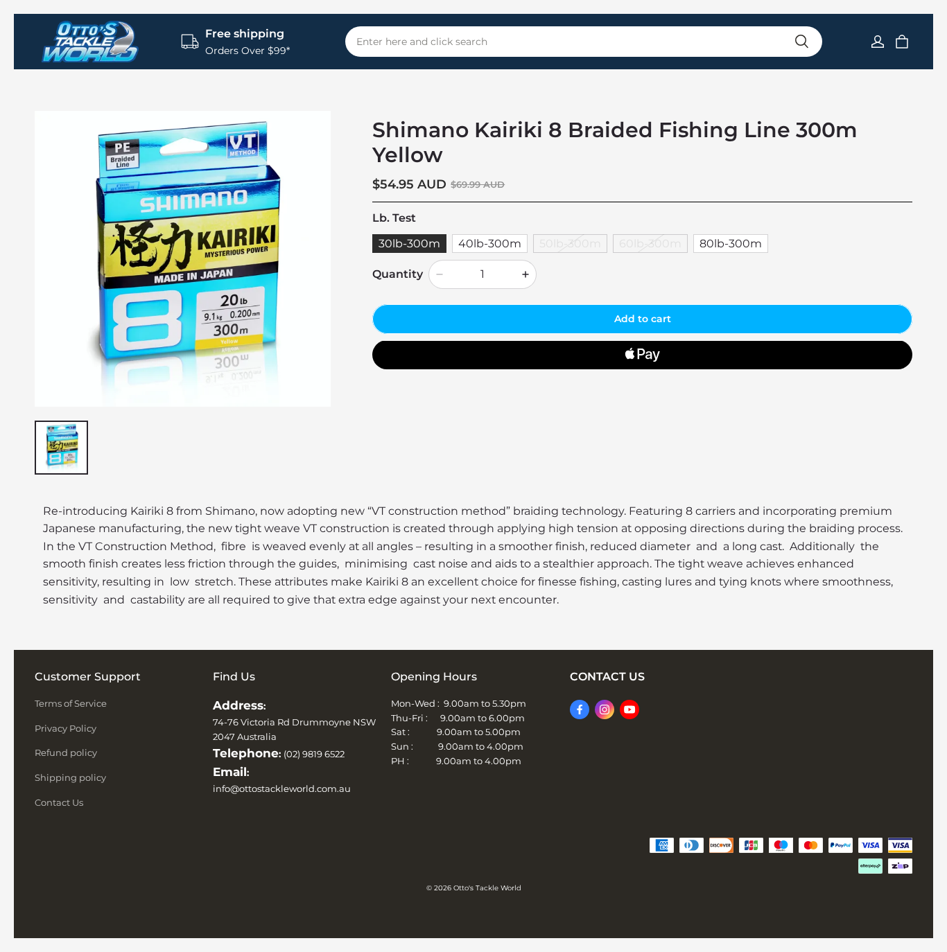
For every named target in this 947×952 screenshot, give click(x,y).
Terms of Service (71, 703)
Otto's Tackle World (487, 887)
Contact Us (59, 802)
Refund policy (66, 752)
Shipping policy (70, 777)
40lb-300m (489, 242)
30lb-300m (409, 242)
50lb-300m (570, 242)
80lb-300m (731, 242)
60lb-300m (650, 242)
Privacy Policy (65, 728)
